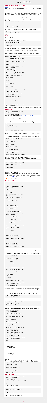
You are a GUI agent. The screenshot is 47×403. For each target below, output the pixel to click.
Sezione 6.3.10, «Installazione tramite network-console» (27, 115)
